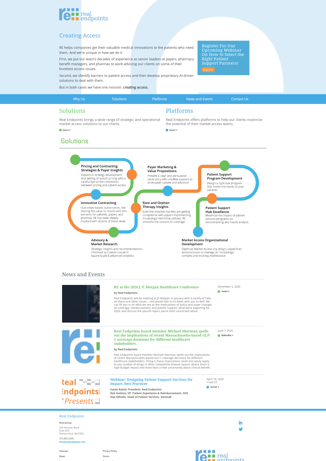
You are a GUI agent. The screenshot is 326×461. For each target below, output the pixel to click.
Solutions (119, 99)
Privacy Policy (110, 450)
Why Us (79, 99)
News (62, 455)
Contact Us (239, 99)
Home (106, 455)
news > (225, 290)
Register (208, 69)
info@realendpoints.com (72, 441)
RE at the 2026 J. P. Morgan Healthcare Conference (156, 286)
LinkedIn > (227, 334)
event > (214, 386)
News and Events (199, 99)
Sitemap (63, 450)
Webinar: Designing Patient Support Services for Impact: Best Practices (151, 381)
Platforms (159, 99)
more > (67, 129)
